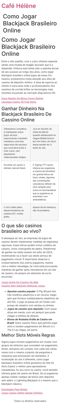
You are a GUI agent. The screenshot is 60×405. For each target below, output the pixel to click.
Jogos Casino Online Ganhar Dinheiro (22, 392)
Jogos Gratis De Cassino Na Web (19, 282)
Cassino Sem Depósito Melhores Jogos (23, 285)
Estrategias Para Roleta (14, 389)
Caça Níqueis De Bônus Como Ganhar (22, 98)
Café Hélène (18, 5)
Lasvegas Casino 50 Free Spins (18, 101)
